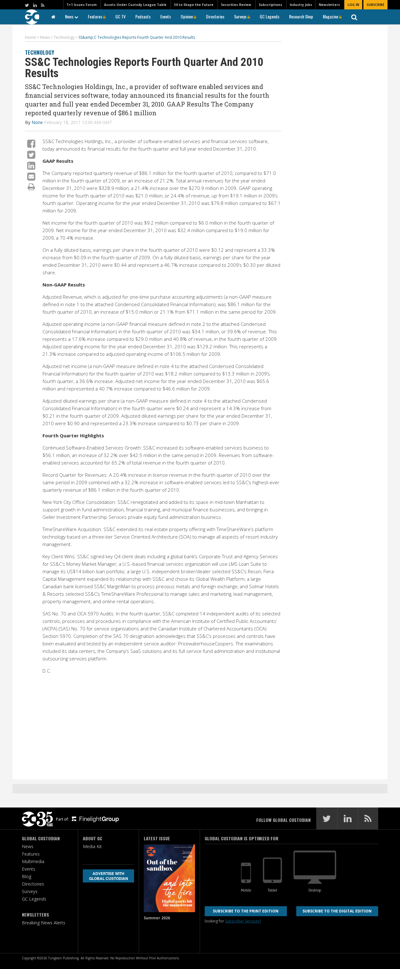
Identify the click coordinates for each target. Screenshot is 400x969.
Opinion (187, 16)
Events (165, 16)
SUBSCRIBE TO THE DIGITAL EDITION (337, 911)
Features (95, 16)
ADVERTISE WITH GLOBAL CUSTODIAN (108, 876)
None (37, 122)
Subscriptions (270, 4)
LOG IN (353, 4)
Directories (215, 16)
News (69, 16)
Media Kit (92, 846)
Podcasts (143, 16)
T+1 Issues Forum (82, 4)
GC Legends (269, 16)
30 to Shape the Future (193, 4)
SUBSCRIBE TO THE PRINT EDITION (245, 911)
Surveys (241, 16)
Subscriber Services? (243, 921)
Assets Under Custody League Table (135, 4)
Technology (39, 52)
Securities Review (236, 4)
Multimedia (33, 861)
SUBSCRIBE (375, 4)
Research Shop (301, 16)
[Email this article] (31, 176)
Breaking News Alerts (43, 923)
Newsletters (329, 4)
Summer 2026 (157, 918)
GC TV (120, 16)
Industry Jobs (301, 4)
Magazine (331, 16)
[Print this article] (31, 186)
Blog (26, 876)
